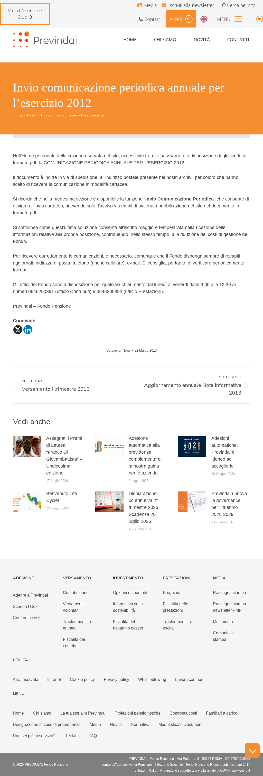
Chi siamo (42, 713)
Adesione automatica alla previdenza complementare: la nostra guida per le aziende (145, 456)
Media (150, 5)
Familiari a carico (221, 713)
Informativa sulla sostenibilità (128, 607)
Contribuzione (76, 592)
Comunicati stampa (223, 636)
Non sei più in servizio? (34, 736)
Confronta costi (26, 618)
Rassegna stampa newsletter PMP (229, 607)
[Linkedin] (27, 329)
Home (18, 713)
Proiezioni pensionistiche (138, 713)
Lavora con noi (188, 679)
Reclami (72, 736)
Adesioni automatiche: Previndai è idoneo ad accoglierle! (224, 452)
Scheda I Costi (26, 606)
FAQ (93, 736)
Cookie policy (82, 679)
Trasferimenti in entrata (77, 624)
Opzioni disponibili (130, 592)
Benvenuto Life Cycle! (61, 497)
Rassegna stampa (229, 592)
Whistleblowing (152, 679)
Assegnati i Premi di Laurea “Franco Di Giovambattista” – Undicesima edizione (64, 456)
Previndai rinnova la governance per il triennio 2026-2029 (229, 504)
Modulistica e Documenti (180, 724)
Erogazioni (173, 592)
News (127, 350)
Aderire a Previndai (30, 595)
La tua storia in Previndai (83, 713)
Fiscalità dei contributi (74, 642)
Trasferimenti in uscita (177, 624)
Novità (116, 724)
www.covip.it (241, 770)
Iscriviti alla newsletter (191, 5)
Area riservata (25, 679)
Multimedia (223, 621)
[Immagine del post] (27, 446)
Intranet (54, 679)
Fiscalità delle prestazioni (175, 607)
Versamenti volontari (73, 607)
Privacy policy (116, 679)
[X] (17, 329)
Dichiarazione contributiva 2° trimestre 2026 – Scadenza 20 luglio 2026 (145, 507)
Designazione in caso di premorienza (47, 724)
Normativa (140, 724)
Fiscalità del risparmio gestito (128, 624)
